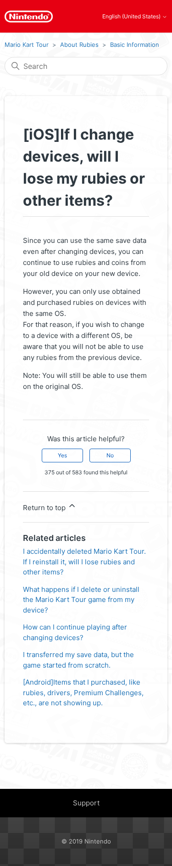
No (110, 455)
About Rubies (79, 44)
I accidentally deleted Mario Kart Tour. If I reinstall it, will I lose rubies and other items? (84, 561)
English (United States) (132, 16)
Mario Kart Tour (27, 44)
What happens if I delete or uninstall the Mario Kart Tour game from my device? (81, 599)
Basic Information (134, 44)
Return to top (45, 507)
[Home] (29, 16)
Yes (62, 455)
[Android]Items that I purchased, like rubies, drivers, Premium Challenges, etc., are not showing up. (83, 692)
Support (86, 803)
